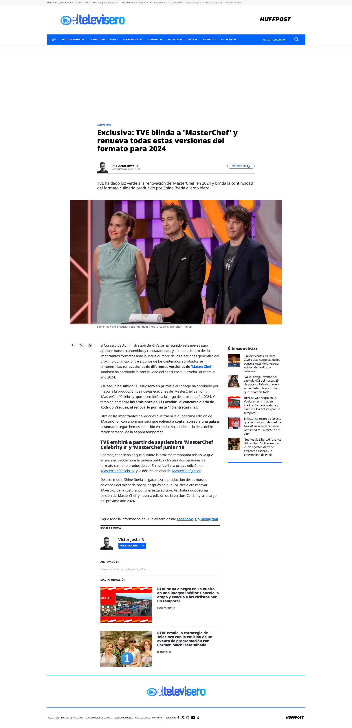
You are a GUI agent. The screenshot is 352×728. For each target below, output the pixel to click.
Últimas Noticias (73, 39)
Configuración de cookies (98, 718)
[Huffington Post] (275, 19)
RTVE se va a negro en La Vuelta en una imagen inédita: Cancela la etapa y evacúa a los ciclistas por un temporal (188, 594)
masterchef (106, 569)
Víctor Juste (126, 166)
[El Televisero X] (182, 717)
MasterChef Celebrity (117, 470)
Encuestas (209, 39)
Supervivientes (132, 39)
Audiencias (155, 39)
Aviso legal (53, 718)
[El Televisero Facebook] (178, 718)
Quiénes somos (142, 718)
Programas (175, 39)
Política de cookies (123, 718)
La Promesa (177, 2)
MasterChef (202, 366)
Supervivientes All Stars (134, 2)
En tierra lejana (233, 2)
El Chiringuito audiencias (106, 2)
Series (114, 39)
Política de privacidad (72, 718)
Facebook (185, 519)
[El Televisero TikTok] (198, 717)
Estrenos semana (159, 2)
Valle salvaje (192, 2)
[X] (137, 166)
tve (143, 569)
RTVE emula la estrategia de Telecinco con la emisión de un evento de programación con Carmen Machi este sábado (184, 638)
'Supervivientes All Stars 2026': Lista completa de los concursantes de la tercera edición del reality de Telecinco (262, 363)
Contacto (157, 718)
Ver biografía (129, 545)
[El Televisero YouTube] (193, 717)
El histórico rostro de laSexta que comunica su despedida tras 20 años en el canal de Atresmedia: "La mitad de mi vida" (262, 426)
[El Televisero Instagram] (187, 717)
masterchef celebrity (127, 569)
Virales (192, 39)
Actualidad (97, 39)
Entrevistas (228, 39)
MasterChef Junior (186, 470)
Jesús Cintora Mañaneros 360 (74, 2)
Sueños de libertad (212, 2)
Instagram (209, 519)
